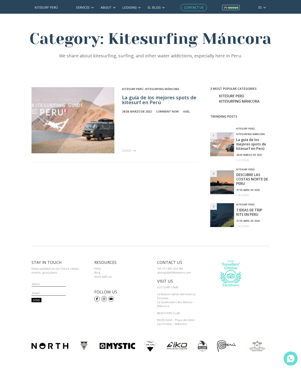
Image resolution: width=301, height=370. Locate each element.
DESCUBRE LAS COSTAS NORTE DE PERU (252, 179)
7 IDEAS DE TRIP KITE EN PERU (249, 212)
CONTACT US (194, 7)
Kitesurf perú (132, 89)
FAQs (97, 268)
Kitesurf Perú (46, 7)
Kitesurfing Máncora (162, 89)
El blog (155, 7)
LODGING (129, 7)
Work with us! (103, 277)
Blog (97, 272)
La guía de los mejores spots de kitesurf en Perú (159, 99)
